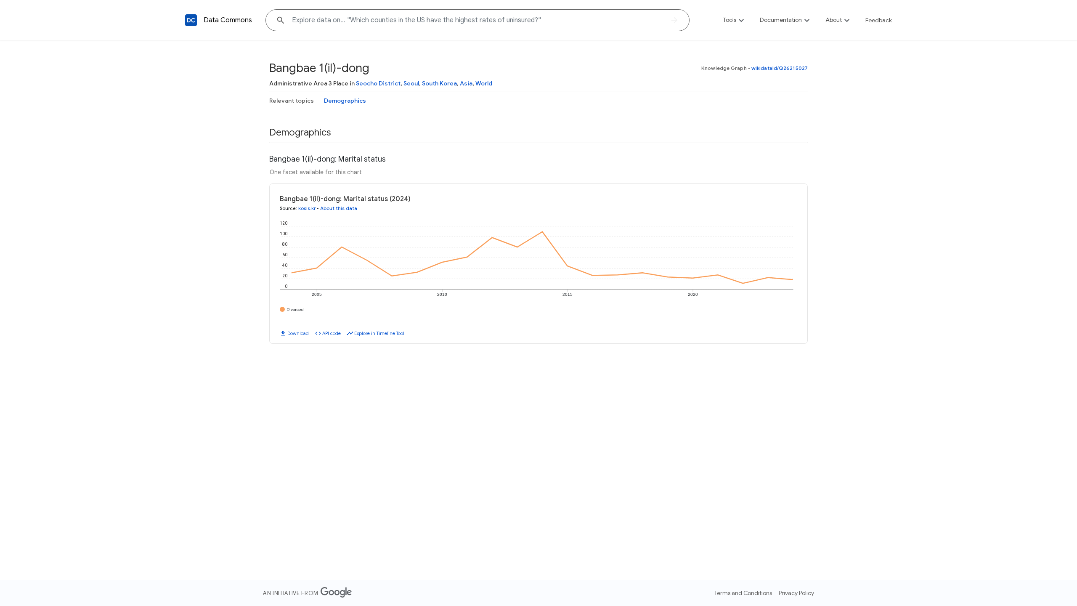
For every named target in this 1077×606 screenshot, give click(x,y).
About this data (338, 208)
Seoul (411, 83)
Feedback (878, 20)
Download (298, 333)
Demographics (345, 100)
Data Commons (228, 20)
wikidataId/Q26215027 (779, 68)
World (483, 83)
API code (331, 333)
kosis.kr (307, 208)
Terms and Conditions (743, 593)
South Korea (439, 83)
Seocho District (378, 83)
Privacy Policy (796, 593)
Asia (466, 83)
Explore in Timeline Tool (379, 333)
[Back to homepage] (191, 20)
